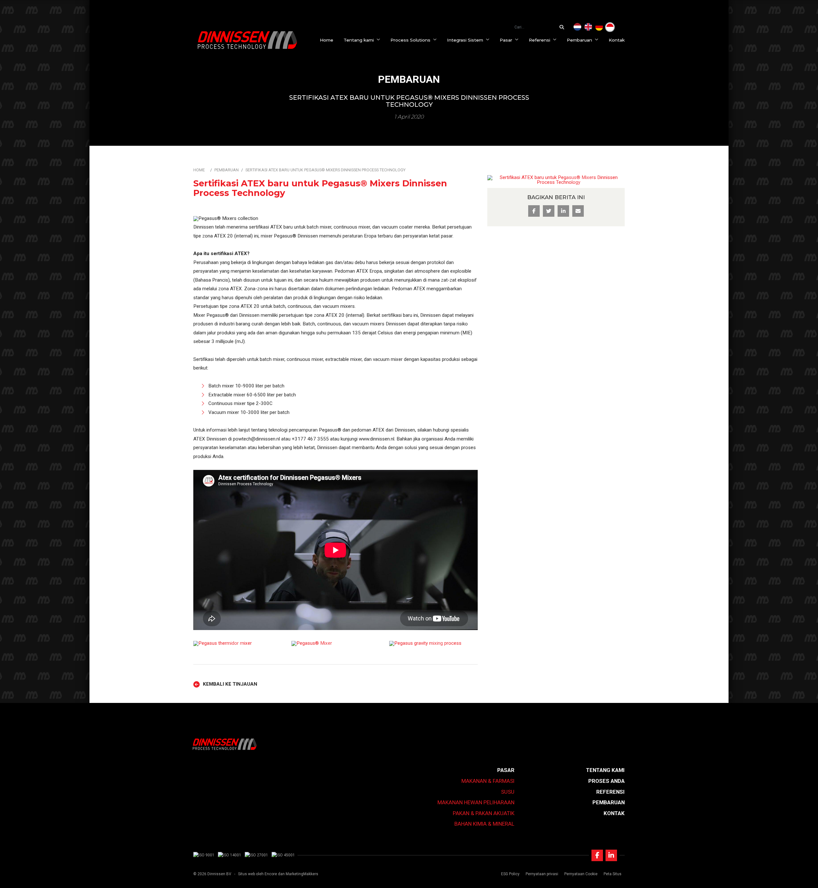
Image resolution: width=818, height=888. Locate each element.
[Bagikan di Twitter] (548, 211)
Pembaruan (579, 40)
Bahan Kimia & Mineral (484, 824)
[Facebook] (597, 855)
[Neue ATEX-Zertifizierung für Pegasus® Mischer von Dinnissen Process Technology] (599, 27)
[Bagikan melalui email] (578, 211)
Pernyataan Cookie (581, 874)
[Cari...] (563, 27)
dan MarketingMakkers (298, 874)
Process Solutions (410, 40)
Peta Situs (612, 874)
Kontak (617, 40)
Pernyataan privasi (542, 874)
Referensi (539, 40)
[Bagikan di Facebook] (534, 211)
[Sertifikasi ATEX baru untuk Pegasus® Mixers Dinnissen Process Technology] (610, 27)
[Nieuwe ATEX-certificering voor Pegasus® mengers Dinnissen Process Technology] (577, 27)
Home (326, 40)
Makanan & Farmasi (487, 781)
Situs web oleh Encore (257, 874)
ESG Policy (510, 874)
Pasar (506, 40)
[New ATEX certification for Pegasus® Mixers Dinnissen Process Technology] (588, 27)
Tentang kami (358, 40)
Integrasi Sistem (465, 40)
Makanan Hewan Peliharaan (475, 802)
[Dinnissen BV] (247, 40)
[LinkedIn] (611, 855)
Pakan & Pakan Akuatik (483, 813)
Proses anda (606, 781)
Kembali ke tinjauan (230, 684)
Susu (507, 792)
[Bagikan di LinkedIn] (563, 211)
